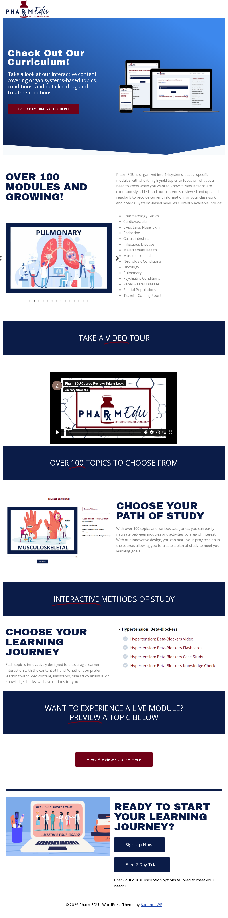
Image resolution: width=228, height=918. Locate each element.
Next (117, 258)
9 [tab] (65, 301)
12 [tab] (79, 301)
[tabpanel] (58, 258)
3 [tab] (39, 301)
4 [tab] (43, 301)
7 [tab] (56, 301)
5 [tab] (47, 301)
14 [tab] (88, 301)
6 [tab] (52, 301)
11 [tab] (74, 301)
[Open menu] (218, 8)
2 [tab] (34, 301)
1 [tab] (30, 301)
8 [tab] (61, 301)
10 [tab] (70, 301)
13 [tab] (83, 301)
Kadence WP (151, 904)
